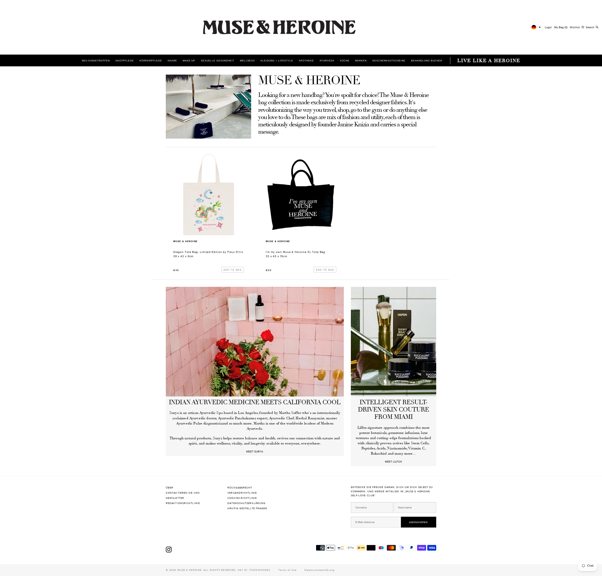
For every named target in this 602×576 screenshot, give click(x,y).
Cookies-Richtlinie (242, 498)
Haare (172, 60)
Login (548, 27)
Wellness (247, 60)
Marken (361, 60)
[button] (536, 27)
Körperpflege (150, 60)
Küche (344, 60)
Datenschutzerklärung (246, 503)
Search (590, 27)
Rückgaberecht (240, 487)
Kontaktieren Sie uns (183, 493)
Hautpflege (124, 60)
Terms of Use (287, 570)
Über (170, 487)
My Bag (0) (560, 27)
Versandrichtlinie (242, 493)
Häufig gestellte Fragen (247, 508)
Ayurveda (327, 60)
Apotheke (306, 60)
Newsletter (175, 498)
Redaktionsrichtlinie (183, 503)
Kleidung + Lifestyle (277, 60)
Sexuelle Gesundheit (217, 60)
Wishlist (575, 27)
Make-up (189, 60)
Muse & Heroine (185, 241)
